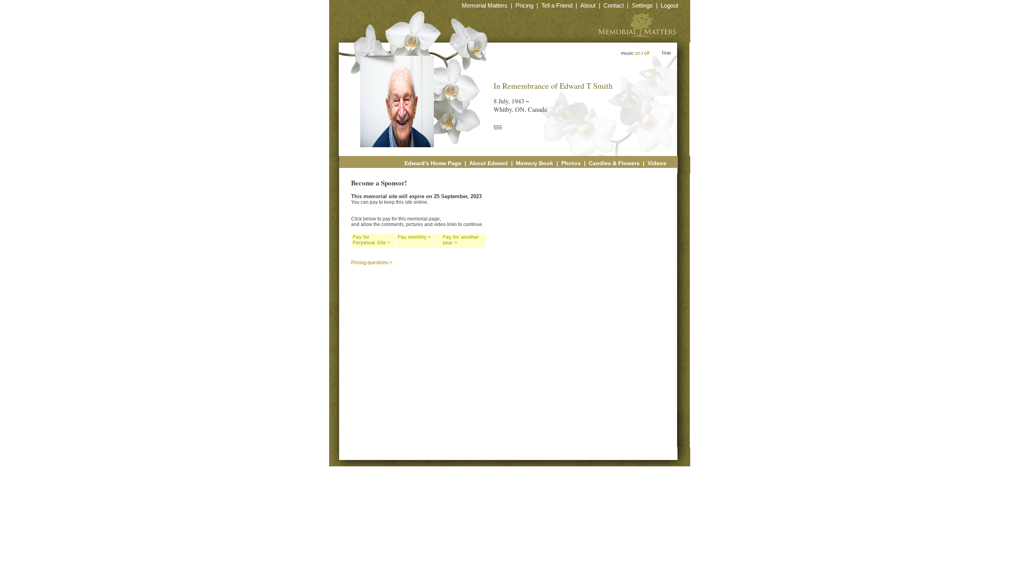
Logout (669, 5)
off (646, 53)
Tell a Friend (556, 5)
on (637, 53)
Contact (613, 5)
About (587, 5)
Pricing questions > (371, 262)
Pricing (524, 5)
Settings (642, 5)
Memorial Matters (485, 5)
